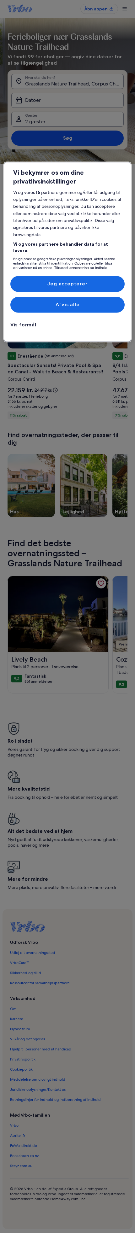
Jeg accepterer (67, 284)
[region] (67, 251)
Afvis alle (68, 304)
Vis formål (23, 325)
